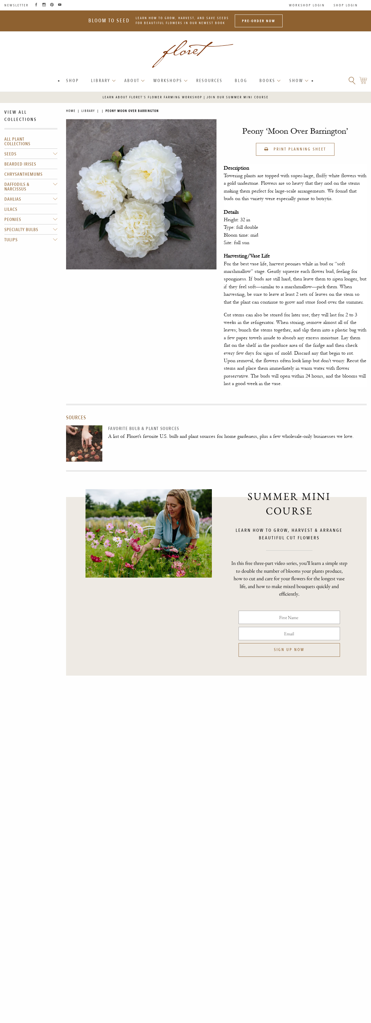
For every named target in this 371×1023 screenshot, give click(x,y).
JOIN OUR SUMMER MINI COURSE (238, 97)
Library (100, 81)
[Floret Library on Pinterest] (52, 5)
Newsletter (16, 5)
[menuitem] (72, 81)
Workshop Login (307, 5)
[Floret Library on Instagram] (44, 5)
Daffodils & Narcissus (17, 186)
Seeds (10, 154)
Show (296, 81)
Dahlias (12, 199)
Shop (72, 81)
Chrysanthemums (23, 174)
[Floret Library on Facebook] (36, 5)
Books (267, 81)
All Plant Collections (17, 141)
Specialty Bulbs (21, 229)
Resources (209, 81)
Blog (241, 81)
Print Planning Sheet (299, 149)
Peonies (12, 219)
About (131, 81)
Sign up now (289, 649)
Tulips (11, 240)
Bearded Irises (20, 164)
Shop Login (346, 5)
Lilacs (10, 209)
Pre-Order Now (258, 21)
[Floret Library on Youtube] (59, 5)
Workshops (167, 81)
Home (71, 111)
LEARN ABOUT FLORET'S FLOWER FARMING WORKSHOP (152, 97)
